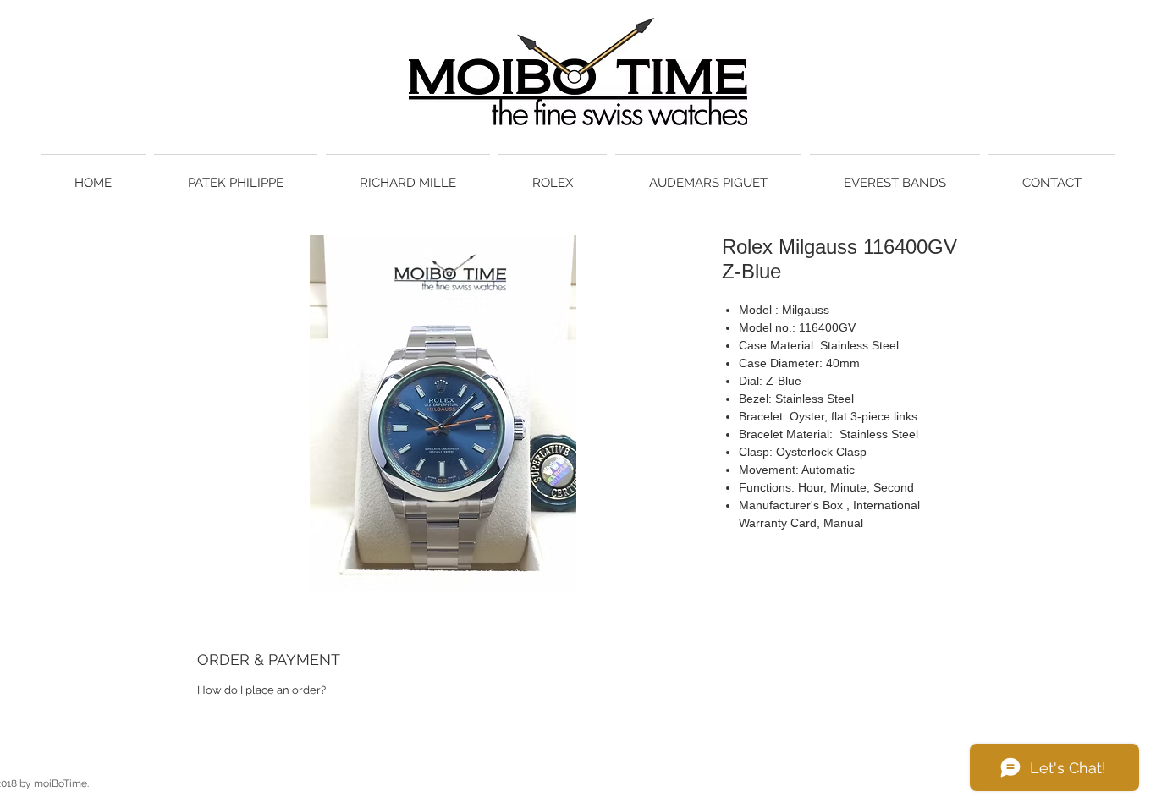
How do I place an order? (261, 690)
